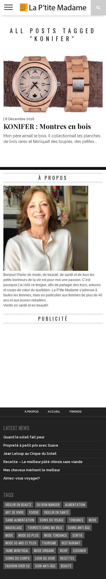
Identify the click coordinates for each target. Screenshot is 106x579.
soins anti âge (79, 527)
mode (92, 519)
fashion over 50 (17, 565)
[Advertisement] (45, 362)
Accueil (54, 411)
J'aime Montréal (17, 550)
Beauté (66, 565)
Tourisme (49, 542)
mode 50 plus (28, 535)
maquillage (13, 527)
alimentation (75, 504)
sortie (77, 535)
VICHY (64, 550)
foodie (34, 512)
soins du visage (52, 519)
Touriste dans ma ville (44, 527)
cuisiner (79, 550)
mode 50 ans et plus (20, 542)
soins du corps (17, 558)
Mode (9, 535)
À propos (31, 411)
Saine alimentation (19, 519)
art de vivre (14, 512)
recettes (67, 558)
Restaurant (71, 542)
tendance (76, 519)
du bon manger (48, 504)
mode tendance (55, 535)
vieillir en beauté (18, 504)
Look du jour (45, 558)
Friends (75, 411)
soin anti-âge (45, 565)
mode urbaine (44, 550)
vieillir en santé (56, 512)
